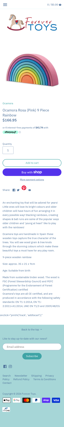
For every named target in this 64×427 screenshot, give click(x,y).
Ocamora (8, 103)
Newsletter (21, 375)
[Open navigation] (5, 4)
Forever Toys (29, 393)
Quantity (7, 144)
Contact (7, 382)
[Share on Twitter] (18, 189)
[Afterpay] (6, 409)
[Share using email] (29, 189)
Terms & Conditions (44, 379)
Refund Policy (21, 379)
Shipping (36, 375)
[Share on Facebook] (14, 189)
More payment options (32, 179)
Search (7, 375)
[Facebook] (5, 366)
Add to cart (32, 162)
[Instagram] (10, 366)
